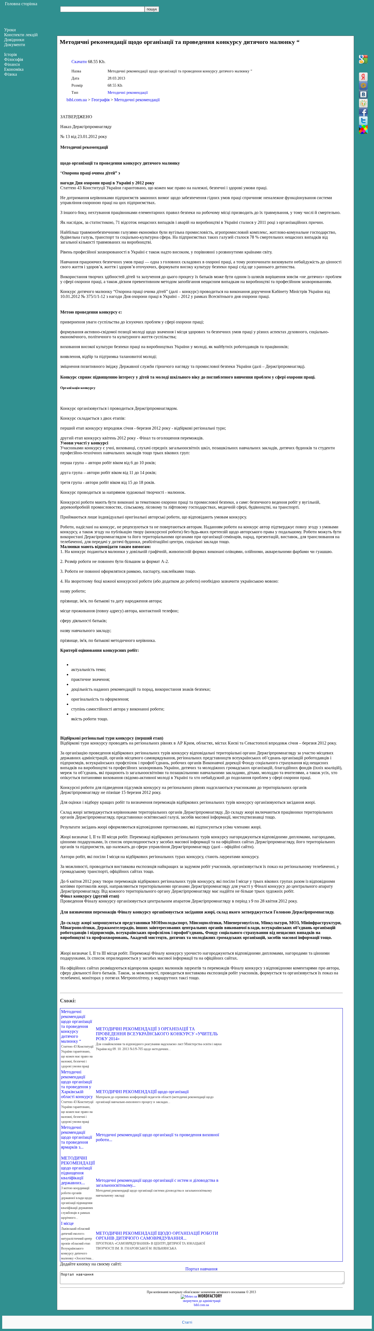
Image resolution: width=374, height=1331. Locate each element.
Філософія (13, 59)
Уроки (10, 29)
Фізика (10, 74)
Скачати (79, 61)
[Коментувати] (363, 129)
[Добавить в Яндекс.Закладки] (363, 76)
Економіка (14, 69)
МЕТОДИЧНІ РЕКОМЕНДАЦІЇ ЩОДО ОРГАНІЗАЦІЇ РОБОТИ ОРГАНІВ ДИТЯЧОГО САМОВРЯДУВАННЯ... (157, 1235)
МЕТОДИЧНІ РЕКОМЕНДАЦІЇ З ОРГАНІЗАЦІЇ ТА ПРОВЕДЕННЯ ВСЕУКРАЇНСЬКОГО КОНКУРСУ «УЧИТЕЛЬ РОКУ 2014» (157, 1034)
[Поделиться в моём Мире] (363, 85)
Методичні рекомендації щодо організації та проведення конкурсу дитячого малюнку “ (76, 1026)
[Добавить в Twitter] (363, 120)
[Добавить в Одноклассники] (363, 103)
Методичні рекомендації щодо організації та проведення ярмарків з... (76, 1137)
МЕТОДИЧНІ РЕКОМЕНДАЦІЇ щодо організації (142, 1091)
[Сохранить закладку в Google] (363, 59)
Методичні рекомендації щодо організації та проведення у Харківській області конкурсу (77, 1084)
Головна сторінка (21, 3)
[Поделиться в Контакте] (363, 94)
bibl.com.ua (77, 99)
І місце (67, 1223)
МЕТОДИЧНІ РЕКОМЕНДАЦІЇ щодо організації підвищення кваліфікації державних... (78, 1170)
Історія (10, 54)
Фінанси (12, 64)
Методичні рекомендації (128, 93)
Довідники (14, 39)
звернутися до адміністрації (201, 1301)
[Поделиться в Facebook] (363, 112)
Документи (14, 44)
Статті (187, 1322)
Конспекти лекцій (21, 34)
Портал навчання (201, 1269)
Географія (100, 99)
